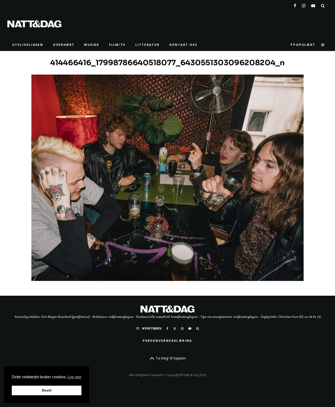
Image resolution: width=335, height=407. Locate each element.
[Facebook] (295, 4)
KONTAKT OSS (183, 45)
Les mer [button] (74, 377)
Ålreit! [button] (47, 390)
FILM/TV (117, 45)
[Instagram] (303, 4)
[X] (175, 328)
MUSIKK (91, 45)
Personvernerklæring (167, 341)
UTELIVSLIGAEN (27, 45)
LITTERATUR (147, 45)
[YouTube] (313, 4)
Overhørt (63, 45)
